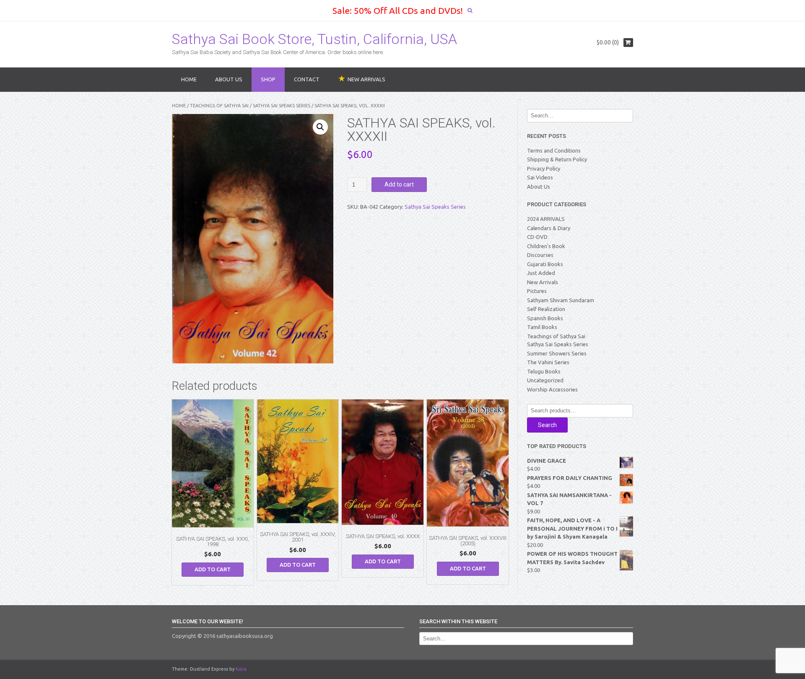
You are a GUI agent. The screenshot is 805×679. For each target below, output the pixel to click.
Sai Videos (540, 177)
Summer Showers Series (557, 353)
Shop (268, 79)
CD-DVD (537, 237)
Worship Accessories (552, 389)
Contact (306, 79)
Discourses (540, 255)
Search (547, 425)
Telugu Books (544, 371)
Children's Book (546, 246)
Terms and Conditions (554, 150)
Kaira (241, 668)
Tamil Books (542, 327)
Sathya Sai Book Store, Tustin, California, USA (314, 39)
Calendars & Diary (548, 228)
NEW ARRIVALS (366, 79)
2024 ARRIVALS (546, 219)
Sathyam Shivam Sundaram (560, 300)
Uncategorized (545, 380)
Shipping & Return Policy (557, 159)
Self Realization (546, 309)
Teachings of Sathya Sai (219, 105)
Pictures (537, 291)
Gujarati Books (545, 264)
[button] (320, 127)
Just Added (541, 273)
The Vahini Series (548, 362)
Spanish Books (545, 318)
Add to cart (399, 184)
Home (189, 79)
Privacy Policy (543, 168)
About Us (228, 79)
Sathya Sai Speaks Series (281, 105)
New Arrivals (542, 282)
